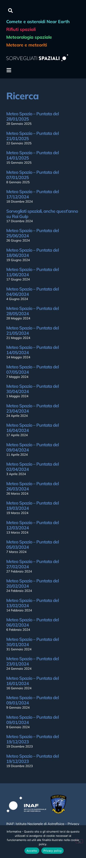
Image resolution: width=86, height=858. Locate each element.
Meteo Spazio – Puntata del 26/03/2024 (32, 486)
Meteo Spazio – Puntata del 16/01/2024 (32, 680)
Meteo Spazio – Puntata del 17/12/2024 (32, 194)
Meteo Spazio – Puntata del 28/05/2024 (32, 310)
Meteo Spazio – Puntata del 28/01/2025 (32, 116)
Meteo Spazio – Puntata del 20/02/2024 (32, 583)
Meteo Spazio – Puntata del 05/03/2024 (32, 544)
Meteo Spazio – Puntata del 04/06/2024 (32, 291)
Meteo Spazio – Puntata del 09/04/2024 (32, 447)
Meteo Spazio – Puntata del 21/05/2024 (32, 330)
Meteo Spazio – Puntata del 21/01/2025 (32, 135)
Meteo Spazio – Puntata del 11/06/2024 (32, 272)
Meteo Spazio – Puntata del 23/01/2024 (32, 661)
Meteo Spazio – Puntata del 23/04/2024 (32, 408)
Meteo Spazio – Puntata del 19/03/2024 (32, 505)
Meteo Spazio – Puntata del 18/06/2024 (32, 252)
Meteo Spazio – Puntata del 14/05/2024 (32, 349)
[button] (10, 10)
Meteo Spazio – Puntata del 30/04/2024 (32, 388)
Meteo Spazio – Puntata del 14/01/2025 (32, 155)
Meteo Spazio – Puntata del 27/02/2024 (32, 564)
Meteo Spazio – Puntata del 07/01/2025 (32, 174)
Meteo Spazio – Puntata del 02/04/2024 (32, 466)
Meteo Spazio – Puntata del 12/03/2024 (32, 525)
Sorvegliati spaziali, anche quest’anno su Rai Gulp (42, 213)
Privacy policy (52, 850)
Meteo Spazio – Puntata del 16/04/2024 (32, 427)
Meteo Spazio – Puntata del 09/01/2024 (32, 700)
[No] (79, 841)
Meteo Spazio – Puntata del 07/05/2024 (32, 369)
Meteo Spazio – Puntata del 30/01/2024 (32, 641)
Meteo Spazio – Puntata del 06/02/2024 (32, 622)
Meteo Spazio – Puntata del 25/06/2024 (32, 233)
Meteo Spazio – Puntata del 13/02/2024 (32, 603)
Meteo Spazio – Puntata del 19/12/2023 (32, 739)
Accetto (32, 850)
